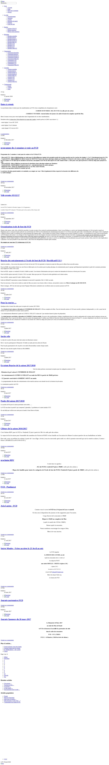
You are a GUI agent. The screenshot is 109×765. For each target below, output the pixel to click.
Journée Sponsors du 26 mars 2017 (16, 619)
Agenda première (12, 69)
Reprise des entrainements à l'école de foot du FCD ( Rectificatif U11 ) (31, 260)
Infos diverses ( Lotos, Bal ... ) (12, 700)
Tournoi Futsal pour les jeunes (12, 648)
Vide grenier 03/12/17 (10, 195)
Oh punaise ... (8, 683)
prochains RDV (7, 460)
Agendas (6, 68)
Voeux (6, 651)
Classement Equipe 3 (13, 55)
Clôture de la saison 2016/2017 (14, 428)
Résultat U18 (11, 43)
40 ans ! (9, 12)
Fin (5, 677)
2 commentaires (5, 134)
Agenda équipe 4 (12, 74)
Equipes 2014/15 (12, 28)
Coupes (9, 19)
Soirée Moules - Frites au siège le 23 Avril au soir (22, 548)
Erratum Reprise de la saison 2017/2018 (18, 365)
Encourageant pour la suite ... (12, 689)
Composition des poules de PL (12, 702)
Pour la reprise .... (8, 303)
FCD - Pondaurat (8, 487)
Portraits (9, 22)
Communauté (7, 84)
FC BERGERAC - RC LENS (12, 649)
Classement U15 (11, 63)
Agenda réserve (11, 71)
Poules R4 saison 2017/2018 (12, 401)
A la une (9, 7)
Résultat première (12, 36)
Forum (9, 86)
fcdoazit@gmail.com (57, 572)
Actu (5, 6)
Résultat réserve (11, 37)
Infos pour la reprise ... (10, 699)
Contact (9, 87)
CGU (5, 759)
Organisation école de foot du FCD (16, 227)
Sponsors (9, 18)
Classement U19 (11, 62)
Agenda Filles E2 (12, 81)
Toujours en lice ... (9, 685)
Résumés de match (12, 21)
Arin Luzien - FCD (9, 506)
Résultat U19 (11, 45)
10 (4, 674)
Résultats (6, 34)
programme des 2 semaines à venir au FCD (19, 148)
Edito (8, 9)
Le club (6, 15)
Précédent (6, 658)
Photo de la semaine (12, 10)
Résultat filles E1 (12, 42)
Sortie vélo (5, 336)
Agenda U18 (10, 77)
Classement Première (13, 52)
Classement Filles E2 (13, 65)
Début (5, 657)
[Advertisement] (9, 730)
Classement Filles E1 (13, 59)
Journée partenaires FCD (12, 600)
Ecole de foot (11, 24)
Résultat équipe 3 (12, 39)
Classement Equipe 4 (13, 57)
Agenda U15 (10, 80)
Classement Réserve (12, 54)
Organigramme (11, 16)
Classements (7, 51)
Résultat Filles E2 (12, 48)
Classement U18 (11, 60)
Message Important (9, 697)
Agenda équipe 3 (12, 72)
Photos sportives (11, 30)
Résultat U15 (11, 47)
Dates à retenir (7, 104)
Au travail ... (7, 686)
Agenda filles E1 (12, 75)
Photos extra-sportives (13, 31)
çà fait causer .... (8, 688)
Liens (8, 89)
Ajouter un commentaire (7, 181)
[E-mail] (6, 100)
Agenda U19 (10, 78)
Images (6, 27)
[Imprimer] (7, 99)
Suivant (6, 675)
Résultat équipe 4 (12, 40)
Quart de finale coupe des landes (13, 646)
